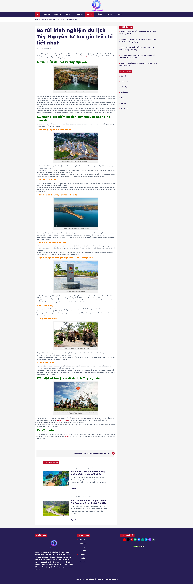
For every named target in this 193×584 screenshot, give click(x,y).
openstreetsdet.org (81, 56)
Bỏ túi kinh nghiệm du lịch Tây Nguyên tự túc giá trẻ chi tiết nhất (58, 19)
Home (36, 19)
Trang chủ (46, 14)
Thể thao (68, 14)
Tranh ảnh (57, 14)
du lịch (67, 436)
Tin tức (119, 14)
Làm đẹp (109, 14)
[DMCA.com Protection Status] (139, 546)
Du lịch (89, 14)
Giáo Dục (79, 14)
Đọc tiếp (74, 488)
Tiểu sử (99, 14)
